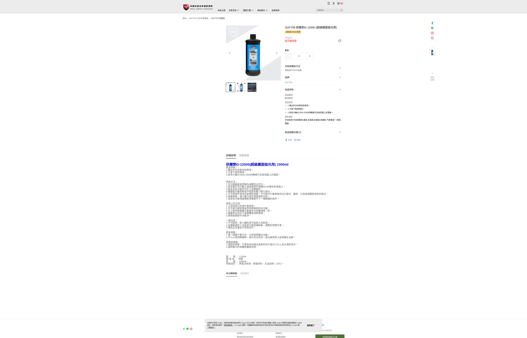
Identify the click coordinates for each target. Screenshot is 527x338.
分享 (290, 140)
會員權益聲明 (280, 337)
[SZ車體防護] (198, 7)
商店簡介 (240, 333)
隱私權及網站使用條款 (245, 337)
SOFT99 (288, 82)
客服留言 (279, 333)
